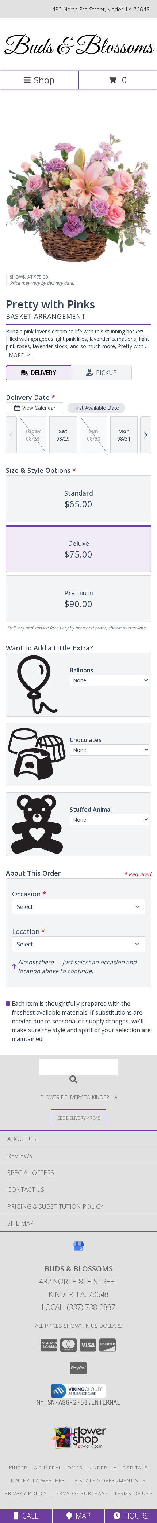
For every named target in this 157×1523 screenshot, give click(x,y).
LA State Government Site (109, 1480)
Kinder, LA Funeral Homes (46, 1467)
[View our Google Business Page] (78, 1249)
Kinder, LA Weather (38, 1480)
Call (28, 1516)
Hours (134, 1516)
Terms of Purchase (80, 1493)
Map (81, 1516)
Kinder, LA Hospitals (118, 1467)
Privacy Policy (26, 1493)
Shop (44, 80)
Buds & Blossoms (78, 48)
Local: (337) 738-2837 (78, 1307)
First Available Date (96, 407)
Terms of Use (133, 1493)
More (16, 354)
